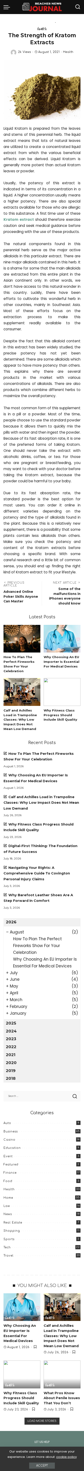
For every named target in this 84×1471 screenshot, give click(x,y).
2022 (11, 1046)
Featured (11, 1164)
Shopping (12, 1230)
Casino (9, 1139)
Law (7, 1206)
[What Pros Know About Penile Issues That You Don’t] (62, 1374)
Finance (10, 1172)
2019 (10, 1070)
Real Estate (13, 1222)
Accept (42, 1465)
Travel (9, 1255)
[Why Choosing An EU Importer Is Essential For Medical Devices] (62, 639)
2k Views (24, 52)
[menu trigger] (8, 7)
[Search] (77, 7)
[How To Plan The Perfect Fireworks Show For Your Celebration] (22, 639)
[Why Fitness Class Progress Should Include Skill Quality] (62, 692)
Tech (7, 1247)
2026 (11, 922)
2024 (11, 1031)
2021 (10, 1054)
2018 (11, 1078)
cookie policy (66, 1457)
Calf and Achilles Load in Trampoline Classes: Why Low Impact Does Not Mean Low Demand (20, 719)
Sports (9, 1239)
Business (11, 1131)
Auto (7, 1123)
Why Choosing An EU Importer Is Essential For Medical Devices (61, 661)
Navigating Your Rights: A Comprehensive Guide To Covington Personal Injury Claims (37, 873)
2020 (11, 1062)
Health (42, 29)
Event (8, 1156)
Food (8, 1181)
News (8, 1214)
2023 (11, 1038)
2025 (11, 1023)
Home (8, 1197)
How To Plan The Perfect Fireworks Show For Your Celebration (37, 945)
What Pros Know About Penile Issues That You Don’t (62, 1398)
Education (12, 1148)
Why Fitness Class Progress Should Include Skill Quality (60, 715)
